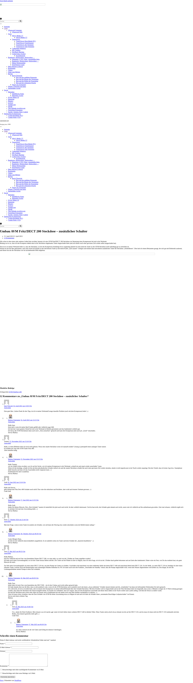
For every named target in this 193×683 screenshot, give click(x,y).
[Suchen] (1, 19)
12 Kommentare (9, 238)
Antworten (7, 408)
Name (2, 643)
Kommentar (4, 666)
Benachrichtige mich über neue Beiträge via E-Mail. (18, 673)
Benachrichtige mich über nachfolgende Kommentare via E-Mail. (23, 670)
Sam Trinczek (8, 406)
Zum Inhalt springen (6, 1)
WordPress (17, 680)
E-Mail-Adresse (5, 647)
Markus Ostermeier (14, 420)
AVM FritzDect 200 (15, 392)
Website (2, 651)
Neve (1, 680)
